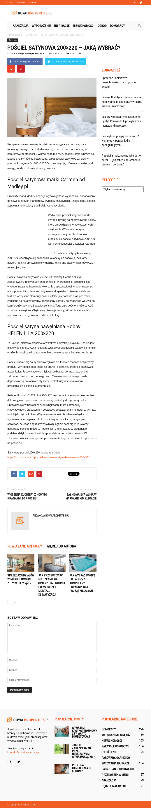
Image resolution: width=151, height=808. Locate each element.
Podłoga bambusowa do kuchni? (82, 768)
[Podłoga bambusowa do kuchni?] (62, 769)
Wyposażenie (41, 25)
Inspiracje (62, 25)
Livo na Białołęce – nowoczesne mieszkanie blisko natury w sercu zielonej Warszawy (122, 101)
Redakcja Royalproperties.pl (29, 53)
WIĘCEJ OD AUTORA (61, 546)
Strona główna (14, 34)
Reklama (20, 2)
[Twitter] (141, 2)
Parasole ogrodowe (115, 746)
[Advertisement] (100, 13)
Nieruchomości (83, 25)
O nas (10, 2)
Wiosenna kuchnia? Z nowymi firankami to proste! (27, 496)
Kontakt (32, 2)
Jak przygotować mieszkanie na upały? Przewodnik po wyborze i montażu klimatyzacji (121, 121)
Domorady (117, 25)
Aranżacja (21, 25)
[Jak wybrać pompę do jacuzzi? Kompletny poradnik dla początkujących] (82, 563)
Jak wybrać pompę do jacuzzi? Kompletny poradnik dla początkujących (82, 583)
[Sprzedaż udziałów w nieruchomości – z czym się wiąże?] (20, 563)
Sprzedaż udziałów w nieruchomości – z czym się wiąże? (20, 579)
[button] (139, 25)
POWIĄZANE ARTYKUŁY (24, 546)
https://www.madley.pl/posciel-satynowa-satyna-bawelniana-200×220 (48, 457)
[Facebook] (135, 2)
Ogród (102, 25)
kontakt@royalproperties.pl (23, 752)
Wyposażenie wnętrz (116, 735)
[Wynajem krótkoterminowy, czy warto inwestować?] (62, 731)
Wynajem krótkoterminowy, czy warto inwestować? (84, 732)
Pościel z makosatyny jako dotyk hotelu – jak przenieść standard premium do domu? (121, 160)
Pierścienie (109, 752)
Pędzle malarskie (114, 786)
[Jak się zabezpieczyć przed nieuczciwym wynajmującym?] (62, 749)
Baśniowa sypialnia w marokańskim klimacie (81, 496)
